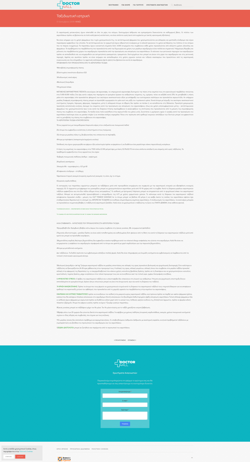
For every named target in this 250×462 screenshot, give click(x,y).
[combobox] (181, 5)
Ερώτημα (125, 410)
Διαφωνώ (20, 456)
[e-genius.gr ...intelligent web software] (64, 459)
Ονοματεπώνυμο (125, 392)
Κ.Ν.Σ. (78, 21)
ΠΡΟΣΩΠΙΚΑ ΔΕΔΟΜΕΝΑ (80, 449)
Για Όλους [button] (126, 5)
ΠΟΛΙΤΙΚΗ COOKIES (100, 449)
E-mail (125, 401)
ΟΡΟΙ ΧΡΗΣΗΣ (62, 449)
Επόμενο (131, 340)
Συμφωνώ (8, 456)
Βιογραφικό (114, 5)
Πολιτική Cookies (26, 451)
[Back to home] (68, 5)
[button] (192, 458)
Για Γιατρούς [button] (138, 5)
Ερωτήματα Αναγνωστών (157, 5)
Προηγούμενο (120, 340)
